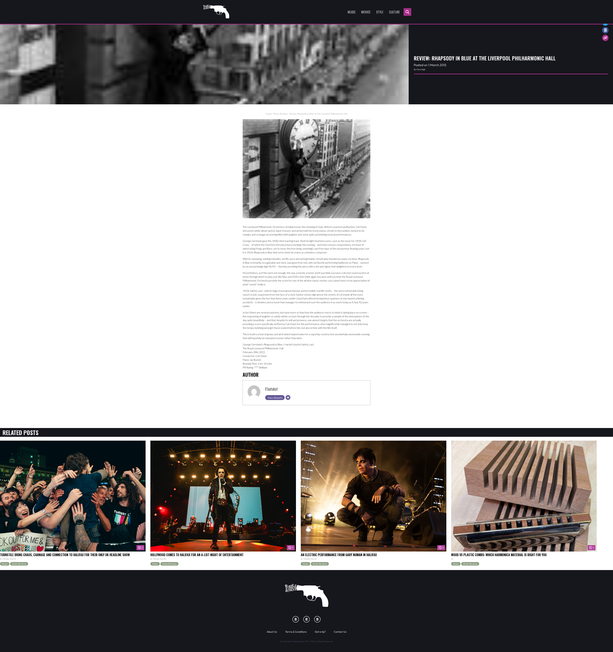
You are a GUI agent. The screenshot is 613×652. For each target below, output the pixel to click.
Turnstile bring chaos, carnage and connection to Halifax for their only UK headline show (65, 554)
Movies (365, 12)
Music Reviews (280, 113)
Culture (394, 12)
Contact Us (340, 631)
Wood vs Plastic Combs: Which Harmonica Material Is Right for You (499, 554)
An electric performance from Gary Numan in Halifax (339, 554)
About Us (272, 631)
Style (379, 12)
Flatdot (271, 388)
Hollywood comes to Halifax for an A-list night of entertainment (196, 554)
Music (352, 12)
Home (269, 113)
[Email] (288, 397)
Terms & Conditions (296, 631)
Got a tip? (320, 631)
